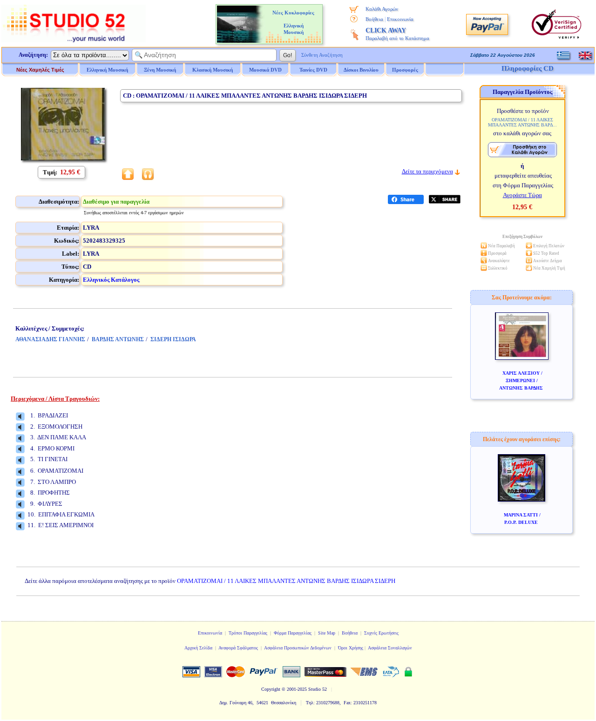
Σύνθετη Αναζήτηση (322, 55)
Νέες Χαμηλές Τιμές (40, 70)
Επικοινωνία (400, 19)
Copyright (270, 689)
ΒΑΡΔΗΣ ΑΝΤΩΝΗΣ (118, 339)
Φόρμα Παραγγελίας (293, 632)
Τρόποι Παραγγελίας (248, 632)
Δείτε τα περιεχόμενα (427, 171)
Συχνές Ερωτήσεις (381, 632)
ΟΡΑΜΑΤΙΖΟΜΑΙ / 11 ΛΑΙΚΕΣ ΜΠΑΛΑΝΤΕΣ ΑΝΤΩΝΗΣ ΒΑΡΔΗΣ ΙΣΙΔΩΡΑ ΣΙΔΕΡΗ (286, 580)
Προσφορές (405, 70)
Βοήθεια (374, 19)
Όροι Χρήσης (350, 647)
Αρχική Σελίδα (198, 647)
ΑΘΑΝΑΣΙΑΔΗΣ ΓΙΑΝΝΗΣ (50, 339)
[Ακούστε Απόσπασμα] (20, 416)
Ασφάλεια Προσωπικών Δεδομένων (298, 647)
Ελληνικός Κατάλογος (111, 279)
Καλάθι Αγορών (382, 9)
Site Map (326, 632)
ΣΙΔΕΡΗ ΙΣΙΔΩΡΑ (173, 339)
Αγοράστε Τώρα (522, 195)
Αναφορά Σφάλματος (238, 647)
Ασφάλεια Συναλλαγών (390, 647)
